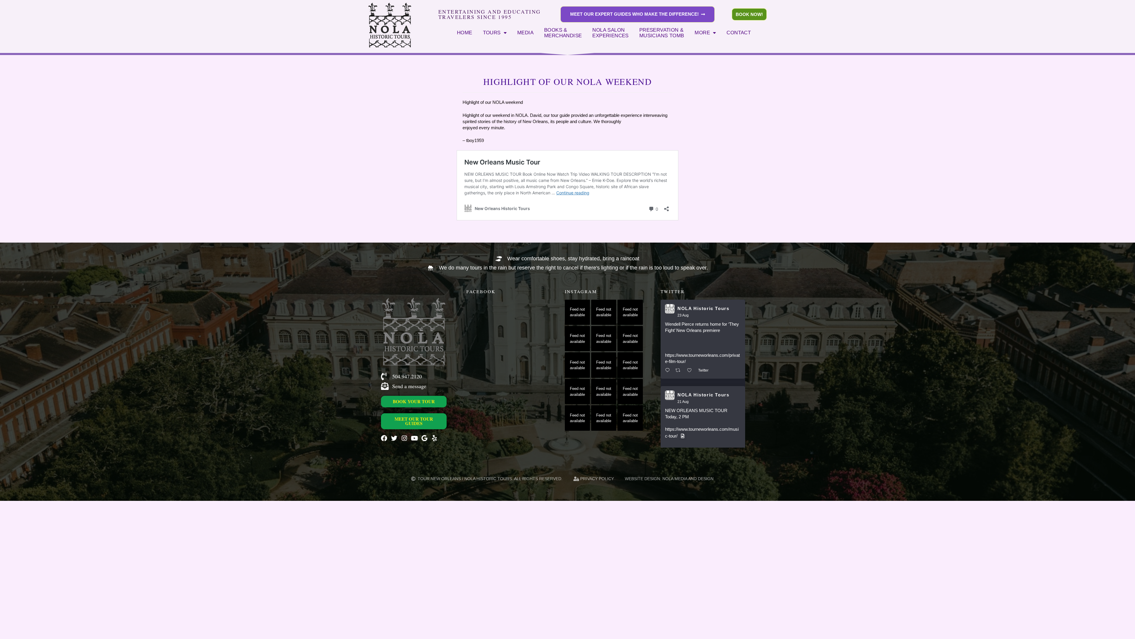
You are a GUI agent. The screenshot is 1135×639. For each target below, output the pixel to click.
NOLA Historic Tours (703, 308)
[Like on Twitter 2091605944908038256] (691, 370)
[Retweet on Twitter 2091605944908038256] (679, 370)
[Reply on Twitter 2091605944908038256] (669, 370)
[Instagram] (404, 438)
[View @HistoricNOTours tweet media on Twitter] (682, 436)
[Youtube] (414, 438)
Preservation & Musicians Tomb (661, 32)
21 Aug (683, 402)
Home (464, 32)
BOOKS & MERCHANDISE (563, 32)
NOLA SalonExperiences (610, 32)
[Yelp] (434, 438)
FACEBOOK (480, 291)
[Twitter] (394, 438)
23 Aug (683, 315)
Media (525, 32)
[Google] (424, 438)
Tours (492, 32)
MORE (702, 32)
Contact (739, 32)
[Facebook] (384, 438)
